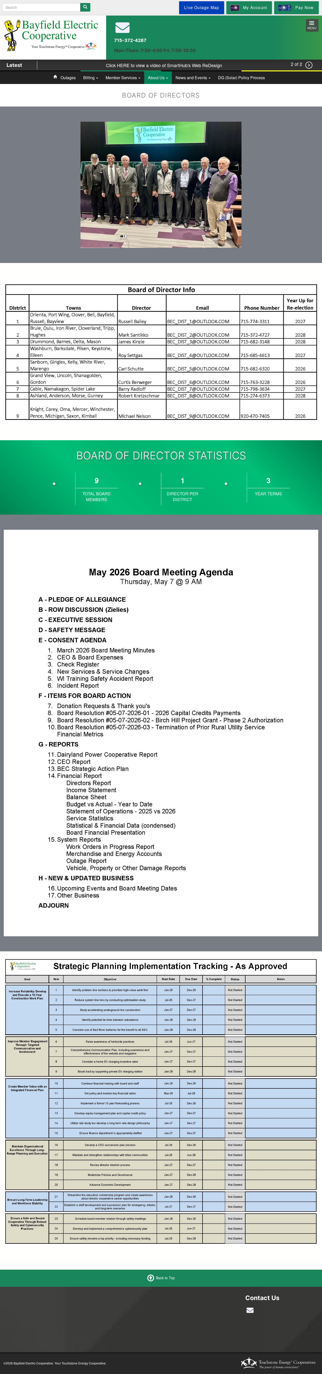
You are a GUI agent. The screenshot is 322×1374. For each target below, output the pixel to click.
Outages (68, 77)
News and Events (192, 77)
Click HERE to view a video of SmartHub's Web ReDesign (164, 65)
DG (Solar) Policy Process (241, 77)
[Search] (85, 7)
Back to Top (165, 1277)
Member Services (122, 77)
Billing (89, 77)
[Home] (51, 34)
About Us (157, 77)
